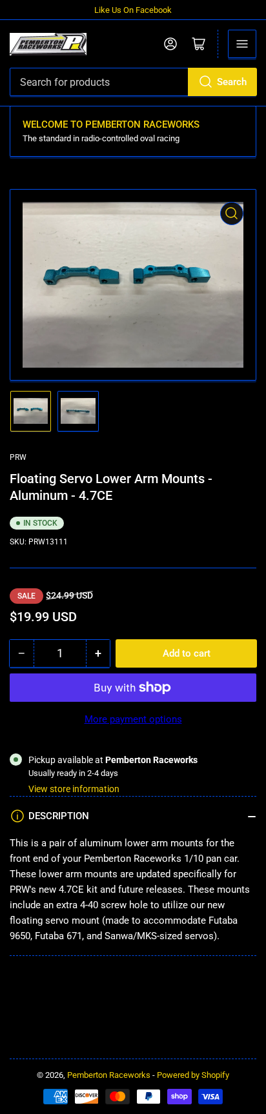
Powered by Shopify (193, 1075)
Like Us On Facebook (133, 10)
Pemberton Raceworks (108, 1075)
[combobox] (133, 82)
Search (232, 82)
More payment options (133, 719)
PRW (18, 457)
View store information (73, 789)
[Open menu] (242, 44)
